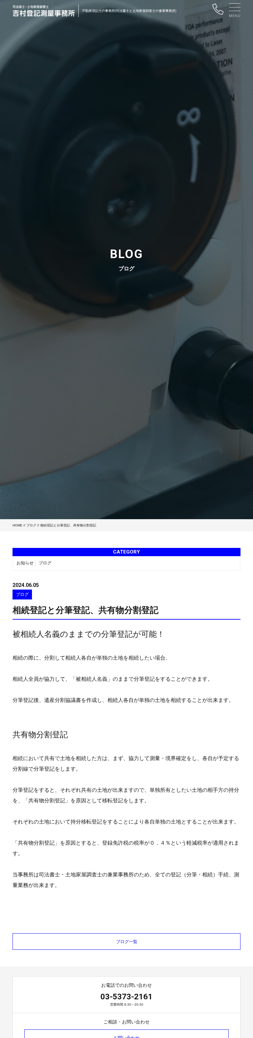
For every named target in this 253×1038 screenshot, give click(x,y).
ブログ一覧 (126, 941)
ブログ (31, 525)
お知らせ (25, 562)
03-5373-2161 (126, 996)
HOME (17, 525)
